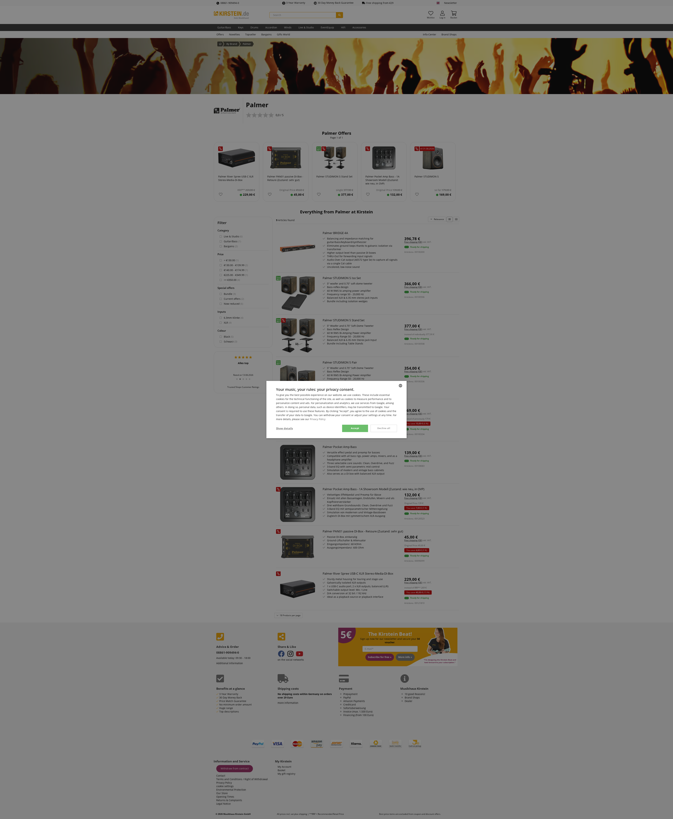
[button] (284, 428)
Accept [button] (355, 428)
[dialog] (336, 409)
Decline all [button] (383, 428)
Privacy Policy (317, 419)
